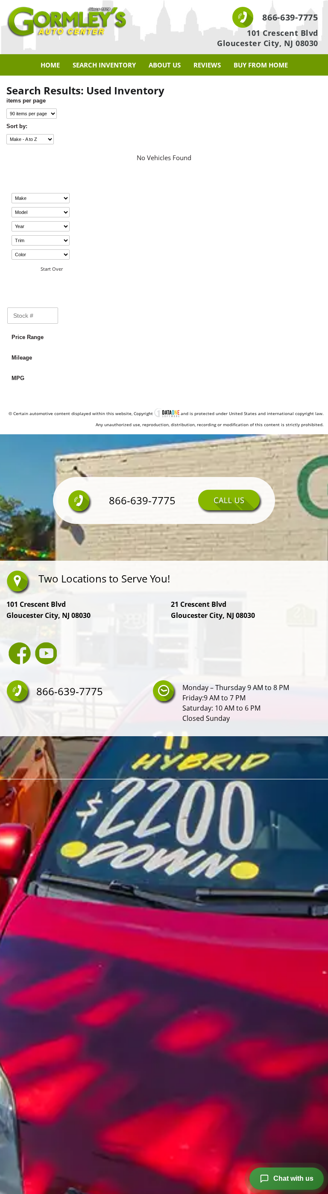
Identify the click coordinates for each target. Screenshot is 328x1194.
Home (50, 65)
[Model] (41, 212)
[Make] (41, 198)
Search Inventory (104, 65)
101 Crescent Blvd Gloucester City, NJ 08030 (267, 38)
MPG (18, 378)
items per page (26, 100)
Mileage (22, 357)
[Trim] (41, 240)
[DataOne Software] (166, 413)
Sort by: (16, 126)
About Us (165, 65)
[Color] (41, 254)
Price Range (28, 337)
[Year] (41, 226)
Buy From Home (261, 65)
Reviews (207, 65)
